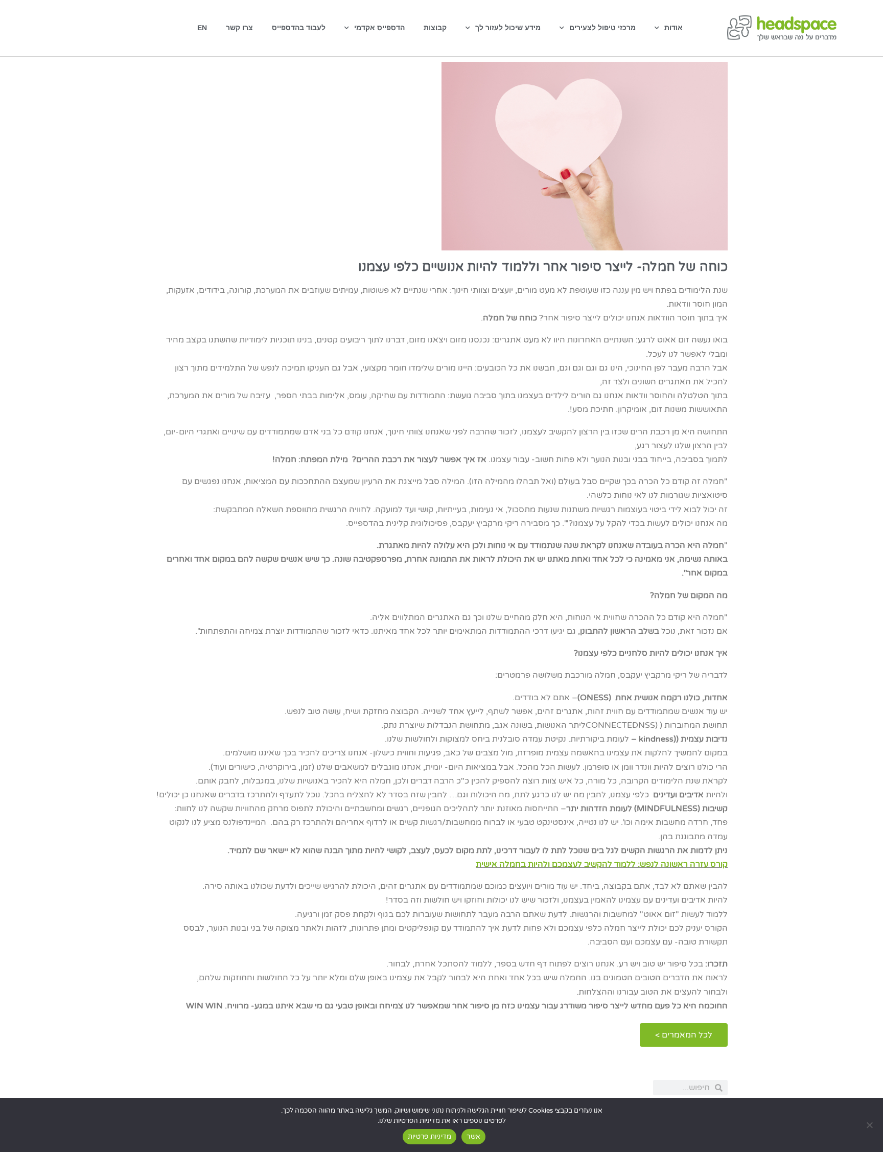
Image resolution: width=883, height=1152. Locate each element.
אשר (473, 1137)
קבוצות (435, 28)
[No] (870, 1125)
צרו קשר (239, 28)
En (202, 28)
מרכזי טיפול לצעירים (602, 28)
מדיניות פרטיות (430, 1137)
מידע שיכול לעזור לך (508, 28)
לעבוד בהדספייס (299, 28)
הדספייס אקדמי (379, 28)
